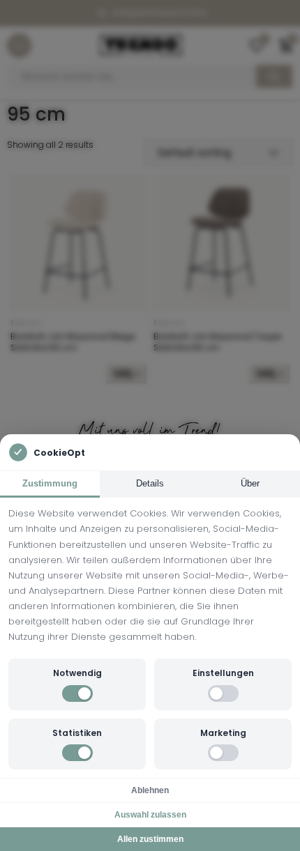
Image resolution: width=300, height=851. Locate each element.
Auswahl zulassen (150, 815)
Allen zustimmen (150, 839)
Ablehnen (150, 790)
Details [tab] (150, 483)
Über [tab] (250, 483)
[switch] (77, 693)
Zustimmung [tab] (49, 483)
